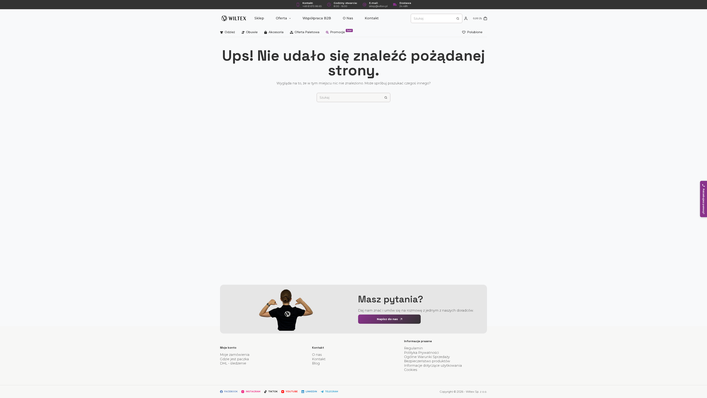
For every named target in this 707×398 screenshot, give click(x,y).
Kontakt (372, 18)
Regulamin (413, 348)
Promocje (341, 31)
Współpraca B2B (317, 18)
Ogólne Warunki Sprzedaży (427, 357)
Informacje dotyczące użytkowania (433, 366)
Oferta (281, 18)
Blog (316, 363)
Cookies (410, 370)
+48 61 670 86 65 (312, 6)
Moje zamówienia (234, 355)
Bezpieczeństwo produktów (427, 361)
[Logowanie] (465, 18)
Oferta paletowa (307, 32)
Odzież (230, 32)
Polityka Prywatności (421, 353)
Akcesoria (276, 32)
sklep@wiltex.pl (378, 6)
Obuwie (252, 32)
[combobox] (432, 18)
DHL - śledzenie (233, 363)
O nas (348, 18)
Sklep (259, 18)
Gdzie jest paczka (234, 359)
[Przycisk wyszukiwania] (457, 18)
